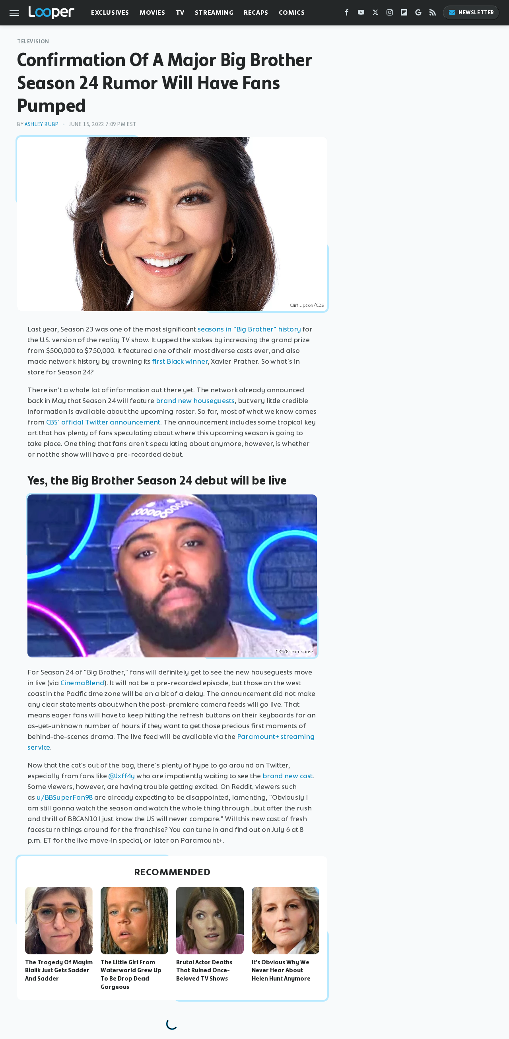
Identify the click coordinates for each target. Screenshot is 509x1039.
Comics (292, 12)
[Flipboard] (404, 14)
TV (180, 12)
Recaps (256, 12)
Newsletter (476, 12)
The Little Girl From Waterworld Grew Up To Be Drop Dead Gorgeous (131, 974)
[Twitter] (375, 14)
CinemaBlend (82, 683)
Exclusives (110, 12)
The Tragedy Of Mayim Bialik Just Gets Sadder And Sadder (59, 970)
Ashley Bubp (42, 124)
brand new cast (287, 776)
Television (33, 41)
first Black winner (180, 361)
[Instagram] (390, 14)
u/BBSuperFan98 (65, 797)
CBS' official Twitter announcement (103, 422)
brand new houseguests (195, 400)
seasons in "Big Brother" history (249, 329)
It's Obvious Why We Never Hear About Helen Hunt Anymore (281, 970)
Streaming (214, 12)
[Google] (418, 14)
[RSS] (433, 14)
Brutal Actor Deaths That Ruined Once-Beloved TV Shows (204, 970)
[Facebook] (347, 14)
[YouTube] (361, 14)
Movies (152, 12)
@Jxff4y (121, 776)
